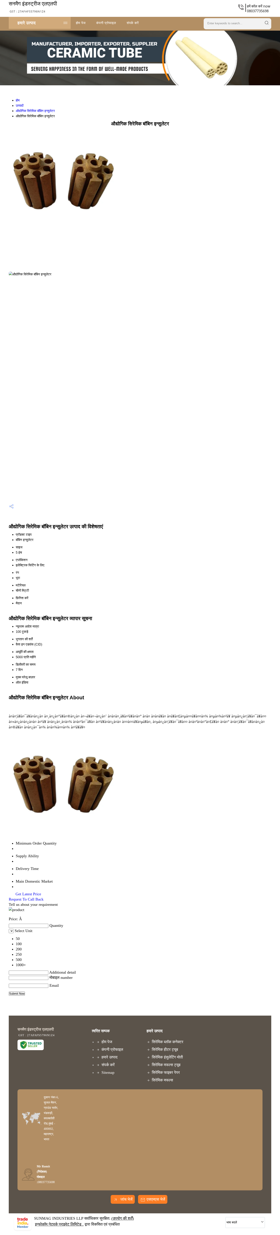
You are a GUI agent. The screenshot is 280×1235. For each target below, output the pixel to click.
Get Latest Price (27, 894)
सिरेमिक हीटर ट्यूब (165, 1049)
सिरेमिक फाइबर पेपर (166, 1072)
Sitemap (108, 1072)
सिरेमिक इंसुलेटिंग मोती (167, 1057)
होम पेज (81, 23)
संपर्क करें (133, 23)
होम (18, 100)
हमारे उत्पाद (27, 23)
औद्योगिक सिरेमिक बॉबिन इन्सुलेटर (35, 111)
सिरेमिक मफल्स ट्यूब (166, 1065)
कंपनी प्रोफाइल (106, 23)
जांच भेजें (126, 1199)
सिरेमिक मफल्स (162, 1080)
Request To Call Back (26, 899)
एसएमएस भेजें (156, 1199)
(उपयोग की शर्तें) (122, 1218)
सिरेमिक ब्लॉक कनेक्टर (167, 1042)
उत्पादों (19, 105)
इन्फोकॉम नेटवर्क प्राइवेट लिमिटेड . (59, 1224)
